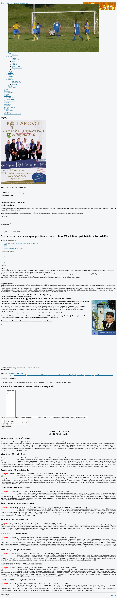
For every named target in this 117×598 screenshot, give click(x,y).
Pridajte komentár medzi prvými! (13, 248)
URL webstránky (66, 417)
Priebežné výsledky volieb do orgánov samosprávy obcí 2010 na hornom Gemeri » (89, 375)
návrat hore (4, 428)
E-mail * (40, 417)
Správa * (3, 417)
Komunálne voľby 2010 (16, 373)
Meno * (18, 417)
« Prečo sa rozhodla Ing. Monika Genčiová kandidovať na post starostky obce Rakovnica (39, 375)
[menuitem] (23, 3)
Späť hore (113, 595)
